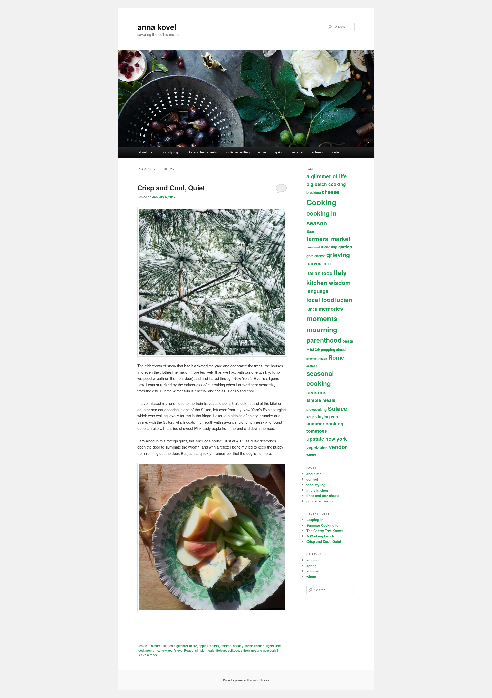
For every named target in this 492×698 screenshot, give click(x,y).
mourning (321, 329)
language (317, 291)
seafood (311, 366)
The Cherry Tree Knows (324, 530)
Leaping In (314, 519)
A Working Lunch (320, 536)
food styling (169, 152)
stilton (245, 650)
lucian (343, 300)
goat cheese (315, 255)
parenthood (323, 340)
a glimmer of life (185, 645)
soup (310, 416)
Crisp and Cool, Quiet (171, 187)
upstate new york (263, 650)
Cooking (321, 202)
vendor (338, 447)
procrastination (316, 358)
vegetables (317, 447)
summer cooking (324, 423)
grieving (338, 255)
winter (262, 152)
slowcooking (316, 409)
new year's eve (172, 650)
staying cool (327, 417)
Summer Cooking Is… (324, 525)
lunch (311, 309)
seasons (316, 392)
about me (145, 152)
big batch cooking (326, 184)
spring (278, 152)
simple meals (204, 650)
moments (152, 650)
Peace (188, 650)
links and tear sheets (201, 152)
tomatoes (316, 431)
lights (270, 645)
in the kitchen (254, 645)
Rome (336, 357)
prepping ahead (333, 349)
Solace (221, 650)
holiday (238, 645)
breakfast (313, 192)
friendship (329, 247)
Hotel (327, 264)
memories (331, 308)
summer (297, 152)
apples (203, 645)
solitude (233, 650)
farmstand (313, 247)
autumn (317, 152)
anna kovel (157, 26)
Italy (340, 272)
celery (214, 645)
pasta (347, 341)
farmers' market (328, 239)
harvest (314, 263)
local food (320, 300)
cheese (226, 645)
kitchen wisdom (328, 282)
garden (345, 247)
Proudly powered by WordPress (246, 680)
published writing (237, 152)
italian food (319, 273)
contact (336, 152)
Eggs (310, 231)
